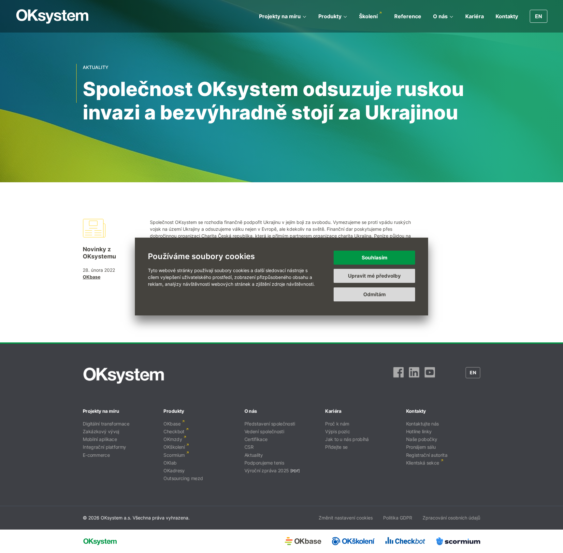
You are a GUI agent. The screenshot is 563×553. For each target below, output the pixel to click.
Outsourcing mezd (183, 478)
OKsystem (52, 16)
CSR (248, 447)
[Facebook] (398, 375)
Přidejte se (336, 447)
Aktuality (253, 455)
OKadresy (174, 470)
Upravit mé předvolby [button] (374, 276)
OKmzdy (173, 439)
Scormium (174, 455)
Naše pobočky (421, 439)
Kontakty (507, 16)
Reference (407, 16)
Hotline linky (419, 431)
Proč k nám (337, 423)
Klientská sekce (422, 462)
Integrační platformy (104, 447)
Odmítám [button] (374, 294)
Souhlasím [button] (374, 258)
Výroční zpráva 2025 (266, 470)
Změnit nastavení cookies (346, 517)
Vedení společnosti (264, 431)
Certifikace (255, 439)
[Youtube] (430, 375)
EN (538, 16)
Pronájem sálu (421, 447)
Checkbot (174, 431)
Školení (368, 16)
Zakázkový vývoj (101, 431)
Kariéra (474, 16)
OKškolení (174, 447)
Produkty (329, 16)
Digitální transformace (106, 423)
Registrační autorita (426, 455)
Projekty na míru (280, 16)
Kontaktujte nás (422, 423)
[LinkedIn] (414, 375)
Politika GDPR (397, 517)
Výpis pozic (337, 431)
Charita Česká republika (227, 236)
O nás (440, 16)
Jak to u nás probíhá (347, 439)
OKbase (91, 277)
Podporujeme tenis (264, 462)
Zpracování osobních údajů (451, 517)
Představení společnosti (269, 423)
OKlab (170, 462)
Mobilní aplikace (100, 439)
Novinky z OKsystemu (99, 253)
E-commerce (96, 455)
